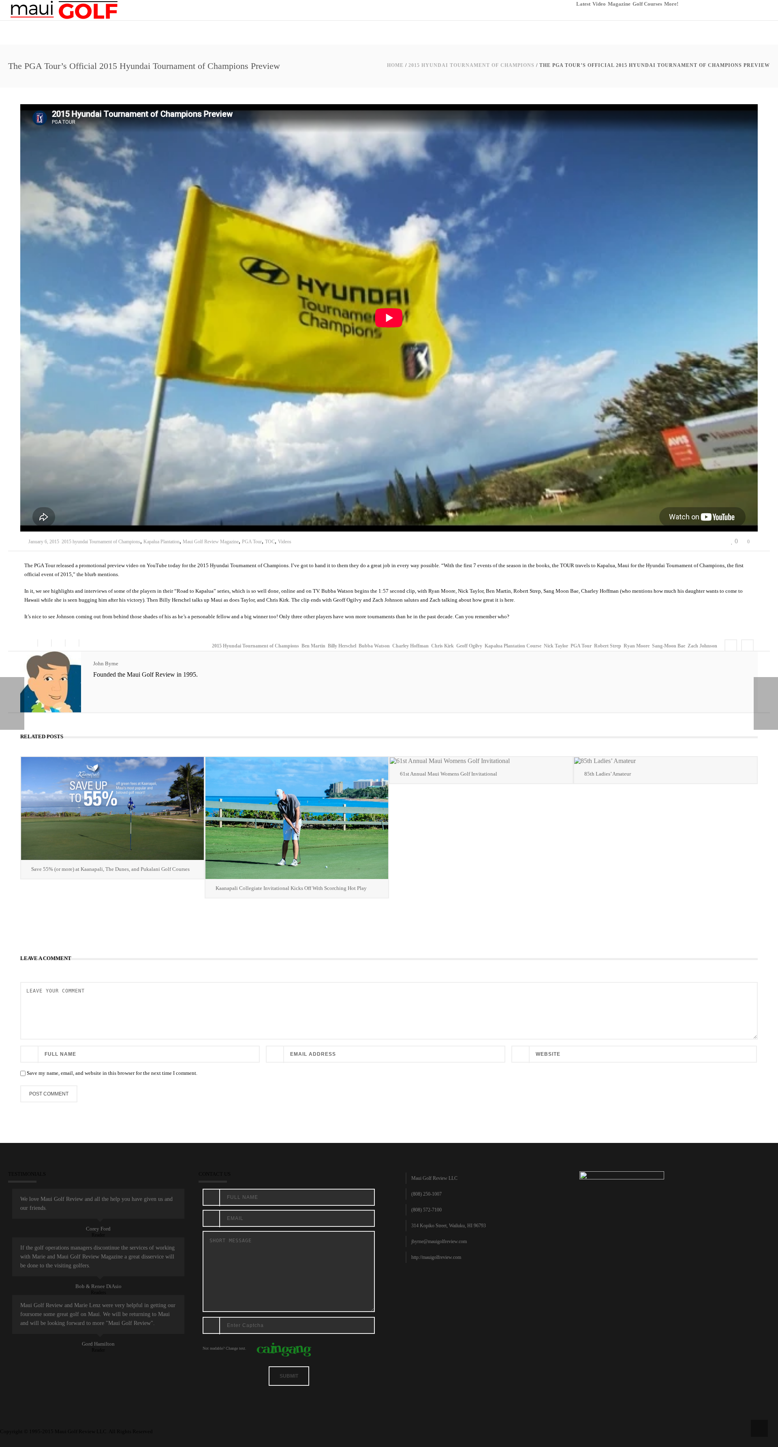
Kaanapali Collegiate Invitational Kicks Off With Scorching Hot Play (291, 888)
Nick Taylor (556, 646)
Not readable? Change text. (224, 1348)
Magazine (619, 4)
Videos (284, 542)
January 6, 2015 (43, 542)
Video (599, 4)
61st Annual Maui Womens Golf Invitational (448, 774)
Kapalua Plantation (161, 542)
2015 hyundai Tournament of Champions (471, 65)
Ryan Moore (637, 646)
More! (671, 4)
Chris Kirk (442, 646)
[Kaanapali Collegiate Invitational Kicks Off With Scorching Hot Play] (296, 818)
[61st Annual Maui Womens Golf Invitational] (481, 761)
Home (395, 65)
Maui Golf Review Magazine (211, 542)
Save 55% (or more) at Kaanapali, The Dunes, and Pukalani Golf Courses (110, 869)
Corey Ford (98, 1229)
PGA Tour (252, 542)
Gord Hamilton (98, 1344)
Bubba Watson (374, 646)
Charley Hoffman (410, 646)
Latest (583, 4)
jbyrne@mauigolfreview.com (439, 1241)
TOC (270, 542)
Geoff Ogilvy (469, 646)
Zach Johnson (702, 646)
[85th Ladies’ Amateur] (665, 761)
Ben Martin (313, 646)
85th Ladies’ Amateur (607, 774)
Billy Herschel (342, 646)
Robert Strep (607, 646)
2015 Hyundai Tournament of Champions (255, 646)
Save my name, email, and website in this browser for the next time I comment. (112, 1073)
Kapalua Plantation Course (513, 646)
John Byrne (105, 663)
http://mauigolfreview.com (436, 1257)
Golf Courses (647, 4)
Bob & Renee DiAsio (98, 1286)
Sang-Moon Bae (668, 646)
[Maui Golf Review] (64, 9)
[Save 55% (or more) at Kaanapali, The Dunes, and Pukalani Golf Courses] (112, 808)
